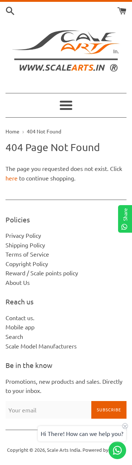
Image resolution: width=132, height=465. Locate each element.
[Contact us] (117, 450)
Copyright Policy (27, 263)
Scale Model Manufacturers (41, 346)
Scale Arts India (63, 450)
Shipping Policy (25, 244)
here (12, 178)
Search (14, 336)
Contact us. (20, 317)
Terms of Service (27, 254)
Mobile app (20, 326)
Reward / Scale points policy (42, 272)
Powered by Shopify (103, 450)
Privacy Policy (23, 235)
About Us (18, 282)
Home (12, 131)
